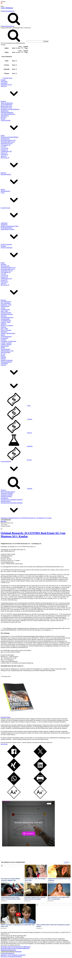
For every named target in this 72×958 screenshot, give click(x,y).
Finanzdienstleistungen (7, 317)
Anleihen (29, 419)
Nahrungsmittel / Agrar (7, 350)
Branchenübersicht (6, 174)
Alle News (4, 86)
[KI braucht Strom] (17, 715)
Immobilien (4, 331)
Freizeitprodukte (5, 319)
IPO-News (4, 117)
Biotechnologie (5, 306)
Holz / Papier (4, 328)
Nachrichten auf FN (6, 84)
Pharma (3, 355)
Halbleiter (3, 324)
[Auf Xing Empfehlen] (14, 771)
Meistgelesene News (6, 107)
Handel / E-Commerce (7, 325)
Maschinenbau (5, 346)
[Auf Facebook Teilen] (14, 757)
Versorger (3, 365)
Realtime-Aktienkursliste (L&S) (9, 226)
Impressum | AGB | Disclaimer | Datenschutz (13, 955)
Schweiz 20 (4, 153)
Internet (3, 335)
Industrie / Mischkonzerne (8, 333)
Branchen (3, 173)
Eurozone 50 (4, 149)
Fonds (28, 405)
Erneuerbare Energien (7, 314)
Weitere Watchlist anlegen (8, 491)
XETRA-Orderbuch (6, 244)
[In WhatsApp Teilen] (14, 784)
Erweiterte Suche (7, 78)
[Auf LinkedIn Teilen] (40, 771)
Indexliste (3, 264)
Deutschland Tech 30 (6, 143)
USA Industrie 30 (5, 145)
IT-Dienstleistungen (6, 336)
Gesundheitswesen (6, 320)
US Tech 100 (4, 148)
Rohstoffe (3, 357)
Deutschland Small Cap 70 (8, 140)
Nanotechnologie (5, 349)
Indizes (3, 135)
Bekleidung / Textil (6, 305)
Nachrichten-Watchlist (7, 493)
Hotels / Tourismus (6, 330)
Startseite (3, 80)
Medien (3, 189)
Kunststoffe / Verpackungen (8, 341)
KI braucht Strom (5, 717)
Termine (3, 118)
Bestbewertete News (6, 106)
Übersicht (3, 246)
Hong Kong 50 (5, 157)
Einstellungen (4, 498)
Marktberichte (4, 111)
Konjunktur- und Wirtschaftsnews (10, 109)
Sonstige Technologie (7, 360)
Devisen (29, 460)
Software (3, 358)
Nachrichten (4, 81)
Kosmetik (3, 339)
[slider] (3, 527)
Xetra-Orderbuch (14, 946)
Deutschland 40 (5, 138)
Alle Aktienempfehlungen (8, 114)
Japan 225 (3, 156)
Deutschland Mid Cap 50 (8, 142)
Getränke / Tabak (5, 322)
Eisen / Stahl (4, 311)
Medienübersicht (5, 191)
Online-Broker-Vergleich (7, 229)
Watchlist (29, 488)
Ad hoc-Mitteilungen (7, 8)
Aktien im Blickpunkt (7, 103)
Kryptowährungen (6, 461)
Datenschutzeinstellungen (7, 951)
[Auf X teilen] (40, 757)
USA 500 (3, 146)
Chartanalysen (5, 115)
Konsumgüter (4, 338)
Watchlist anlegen (5, 501)
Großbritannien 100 (6, 151)
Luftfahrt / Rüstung (6, 344)
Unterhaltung (4, 363)
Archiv (3, 192)
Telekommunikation (6, 362)
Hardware (3, 327)
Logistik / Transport (6, 343)
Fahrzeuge (3, 316)
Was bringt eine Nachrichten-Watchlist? (12, 499)
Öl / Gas (3, 354)
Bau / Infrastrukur (6, 303)
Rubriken (3, 101)
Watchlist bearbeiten (6, 496)
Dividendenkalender (6, 227)
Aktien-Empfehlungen (18, 948)
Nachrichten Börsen (6, 948)
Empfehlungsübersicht (7, 112)
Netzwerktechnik (5, 352)
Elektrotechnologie (6, 312)
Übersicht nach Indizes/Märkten (9, 137)
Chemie (3, 308)
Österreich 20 (4, 154)
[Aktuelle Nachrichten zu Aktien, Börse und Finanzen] (7, 11)
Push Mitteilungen (6, 519)
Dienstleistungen (5, 309)
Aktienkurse (4, 223)
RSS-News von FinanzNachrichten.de (11, 956)
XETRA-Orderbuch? (7, 247)
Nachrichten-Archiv (10, 950)
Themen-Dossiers (5, 120)
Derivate (29, 432)
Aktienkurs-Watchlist (6, 495)
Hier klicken (4, 744)
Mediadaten (18, 951)
